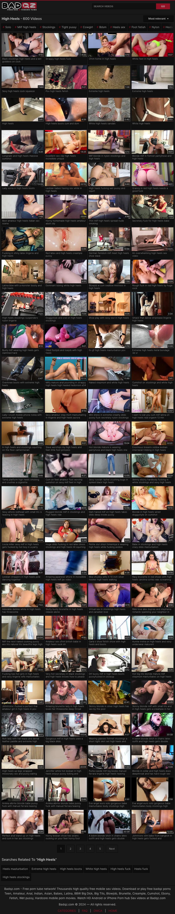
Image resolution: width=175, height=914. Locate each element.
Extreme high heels (44, 869)
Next (112, 848)
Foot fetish (138, 27)
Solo (8, 27)
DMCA (98, 910)
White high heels (96, 869)
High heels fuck (121, 869)
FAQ (85, 910)
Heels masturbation (15, 869)
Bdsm (102, 27)
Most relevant (157, 18)
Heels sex (119, 27)
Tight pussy (69, 27)
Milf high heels (26, 27)
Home (113, 910)
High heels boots (71, 869)
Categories (67, 910)
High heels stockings (16, 877)
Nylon (155, 27)
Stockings (48, 27)
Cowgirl (88, 27)
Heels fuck (141, 869)
